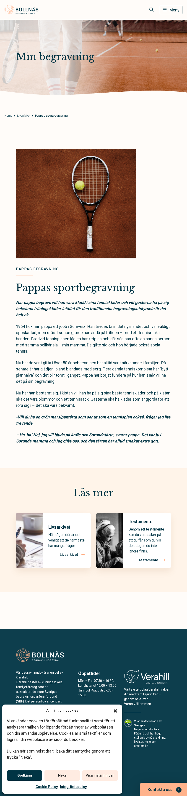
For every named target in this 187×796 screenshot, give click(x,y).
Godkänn (24, 775)
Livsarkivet (59, 527)
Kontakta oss (160, 789)
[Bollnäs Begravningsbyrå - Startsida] (40, 655)
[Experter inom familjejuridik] (146, 678)
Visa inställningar (100, 775)
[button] (115, 710)
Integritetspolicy (73, 787)
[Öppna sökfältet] (151, 10)
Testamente (140, 521)
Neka (62, 775)
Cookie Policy (47, 787)
